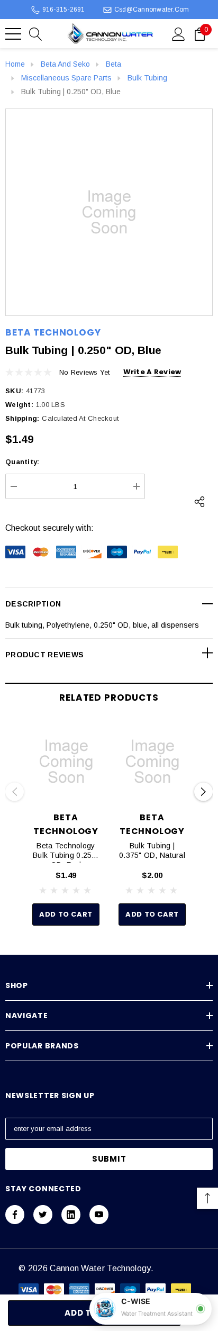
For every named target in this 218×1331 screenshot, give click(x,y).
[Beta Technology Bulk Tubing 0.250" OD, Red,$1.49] (66, 761)
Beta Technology (53, 332)
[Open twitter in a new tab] (42, 1214)
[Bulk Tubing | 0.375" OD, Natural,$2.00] (152, 761)
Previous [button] (14, 792)
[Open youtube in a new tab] (98, 1214)
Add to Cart (66, 914)
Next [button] (203, 792)
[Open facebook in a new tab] (14, 1214)
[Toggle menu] (13, 34)
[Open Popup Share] (199, 501)
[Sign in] (178, 33)
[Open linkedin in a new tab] (70, 1214)
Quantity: (22, 462)
